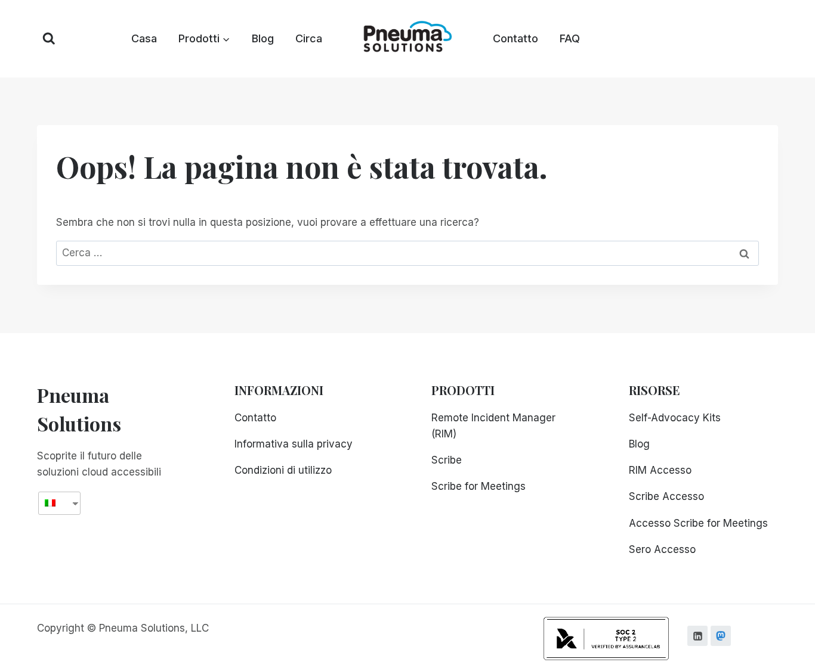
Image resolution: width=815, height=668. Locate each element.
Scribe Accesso (666, 496)
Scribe (446, 460)
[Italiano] (55, 503)
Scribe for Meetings (478, 486)
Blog (263, 38)
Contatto (515, 38)
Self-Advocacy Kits (675, 418)
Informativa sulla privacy (293, 444)
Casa (144, 38)
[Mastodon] (721, 636)
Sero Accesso (662, 549)
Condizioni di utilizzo (283, 470)
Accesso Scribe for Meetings (698, 523)
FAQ (570, 38)
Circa (308, 38)
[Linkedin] (697, 636)
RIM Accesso (660, 470)
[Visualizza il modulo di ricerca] (49, 39)
